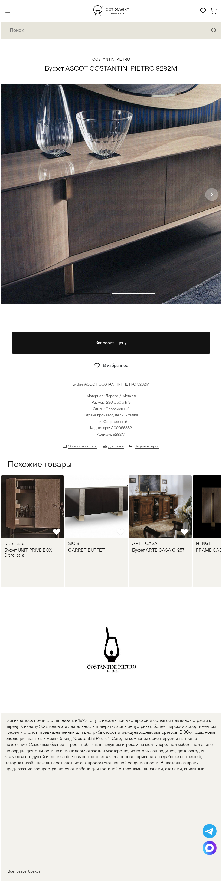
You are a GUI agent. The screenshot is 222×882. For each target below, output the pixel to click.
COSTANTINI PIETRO (111, 59)
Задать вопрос (147, 446)
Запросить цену (111, 342)
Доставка (116, 446)
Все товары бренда (24, 871)
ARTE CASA (145, 543)
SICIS (73, 543)
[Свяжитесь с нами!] (210, 831)
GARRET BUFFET (86, 550)
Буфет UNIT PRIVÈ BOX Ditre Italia (28, 552)
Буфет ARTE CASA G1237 (158, 550)
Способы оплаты (82, 446)
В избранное (115, 365)
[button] (211, 194)
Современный (115, 421)
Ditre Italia (14, 543)
